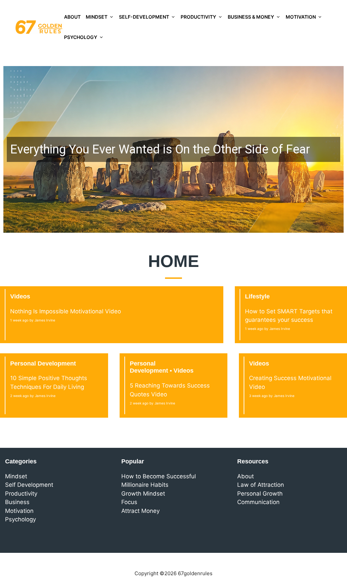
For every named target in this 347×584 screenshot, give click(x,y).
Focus (129, 502)
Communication (258, 502)
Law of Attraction (260, 484)
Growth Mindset (143, 493)
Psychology (80, 37)
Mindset (96, 17)
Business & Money (251, 17)
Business (17, 502)
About (72, 17)
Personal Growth (260, 493)
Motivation (301, 17)
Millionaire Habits (144, 484)
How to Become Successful (158, 476)
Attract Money (140, 510)
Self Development (29, 484)
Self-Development (144, 17)
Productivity (198, 17)
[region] (173, 149)
